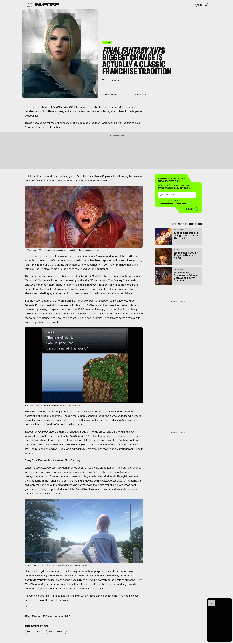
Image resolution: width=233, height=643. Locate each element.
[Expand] (210, 601)
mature (30, 127)
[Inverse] (46, 4)
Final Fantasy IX (76, 444)
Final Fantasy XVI (63, 107)
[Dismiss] (229, 601)
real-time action (34, 264)
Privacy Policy (182, 203)
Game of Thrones (91, 276)
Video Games (33, 632)
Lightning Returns (35, 580)
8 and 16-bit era (85, 489)
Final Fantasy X (47, 431)
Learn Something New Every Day (171, 179)
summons (102, 269)
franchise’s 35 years (100, 176)
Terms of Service (167, 203)
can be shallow (87, 284)
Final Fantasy (55, 632)
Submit (189, 209)
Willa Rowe (112, 95)
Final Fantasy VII (79, 436)
